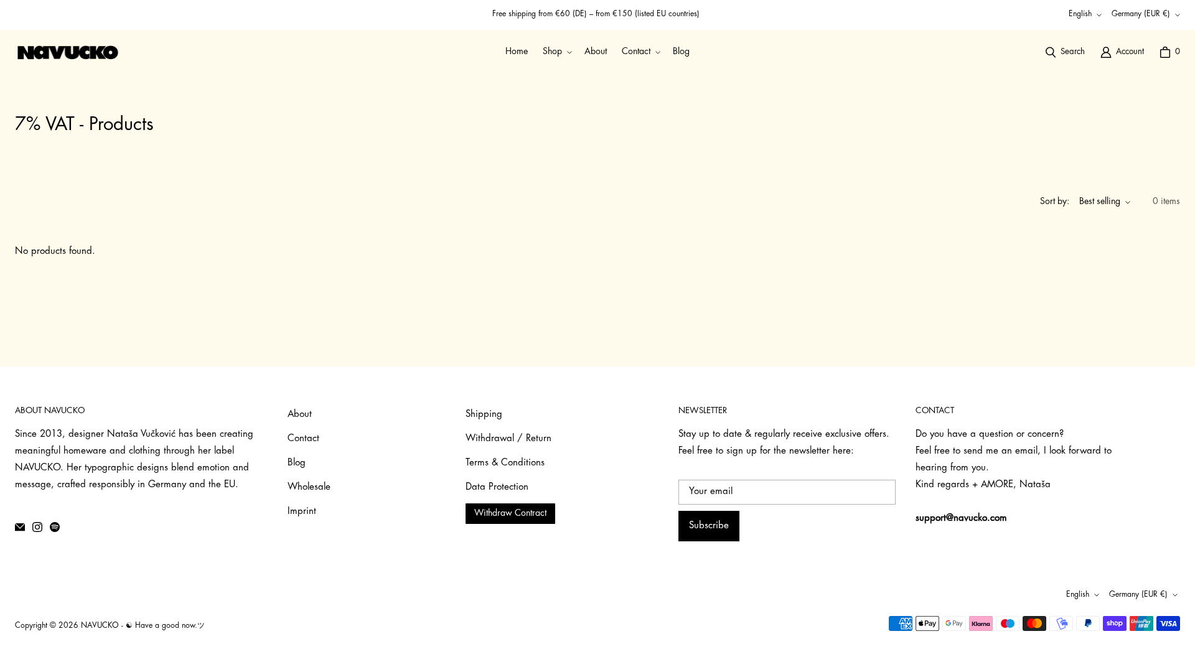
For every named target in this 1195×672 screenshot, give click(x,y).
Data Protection (497, 487)
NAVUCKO (100, 626)
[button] (556, 52)
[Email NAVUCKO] (20, 527)
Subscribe (709, 526)
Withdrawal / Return (508, 439)
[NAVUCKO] (68, 52)
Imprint (302, 511)
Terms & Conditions (505, 463)
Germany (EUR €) (1141, 14)
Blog (297, 463)
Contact (303, 439)
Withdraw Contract (510, 513)
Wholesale (309, 487)
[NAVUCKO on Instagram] (37, 527)
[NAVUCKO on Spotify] (54, 527)
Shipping (484, 414)
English (1080, 14)
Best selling (1099, 202)
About (300, 414)
